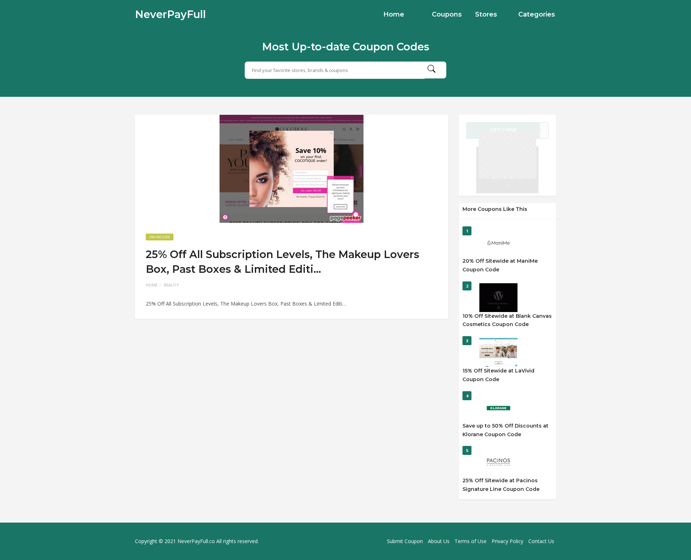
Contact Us (541, 541)
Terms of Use (471, 541)
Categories (536, 14)
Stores (486, 14)
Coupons (447, 14)
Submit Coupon (405, 541)
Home (393, 14)
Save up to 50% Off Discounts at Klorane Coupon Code (505, 430)
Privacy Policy (507, 541)
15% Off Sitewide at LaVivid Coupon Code (498, 375)
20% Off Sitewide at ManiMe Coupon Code (500, 265)
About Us (439, 541)
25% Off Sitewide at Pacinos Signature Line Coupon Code (500, 484)
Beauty (171, 285)
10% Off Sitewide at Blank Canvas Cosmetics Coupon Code (507, 320)
